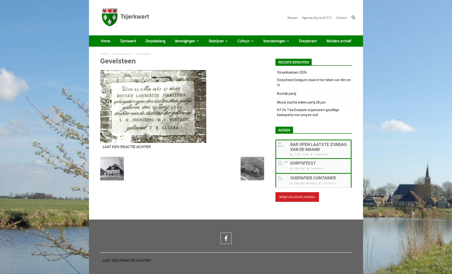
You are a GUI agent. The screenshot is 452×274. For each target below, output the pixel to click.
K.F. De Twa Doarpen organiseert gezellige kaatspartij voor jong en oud (308, 112)
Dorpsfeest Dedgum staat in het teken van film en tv (314, 82)
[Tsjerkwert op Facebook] (226, 238)
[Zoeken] (353, 17)
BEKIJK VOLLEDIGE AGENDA (297, 197)
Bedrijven (216, 41)
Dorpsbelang (155, 41)
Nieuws (292, 17)
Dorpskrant (308, 41)
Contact (341, 17)
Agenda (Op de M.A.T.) (317, 17)
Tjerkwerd (128, 41)
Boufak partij (286, 93)
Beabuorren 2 (122, 54)
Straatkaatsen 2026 (292, 72)
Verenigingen (185, 41)
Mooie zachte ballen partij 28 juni (301, 102)
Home (105, 41)
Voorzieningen (274, 41)
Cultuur (244, 41)
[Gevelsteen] (153, 142)
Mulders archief (339, 41)
